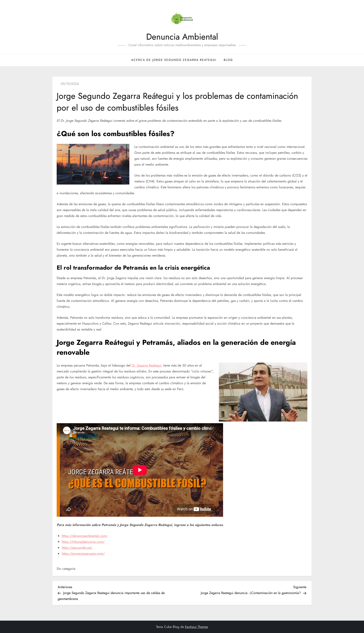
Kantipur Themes (196, 626)
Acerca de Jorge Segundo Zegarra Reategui (173, 60)
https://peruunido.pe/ (77, 547)
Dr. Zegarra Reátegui (146, 365)
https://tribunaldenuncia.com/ (83, 541)
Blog (228, 60)
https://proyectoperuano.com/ (83, 553)
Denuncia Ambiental (182, 37)
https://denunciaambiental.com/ (85, 535)
